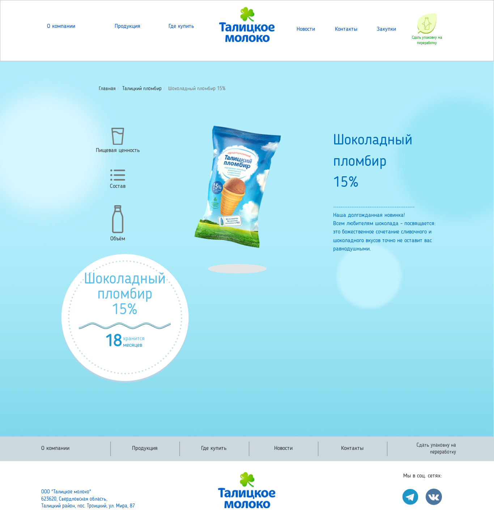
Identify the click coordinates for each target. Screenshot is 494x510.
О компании (61, 26)
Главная (107, 89)
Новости (306, 29)
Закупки (386, 29)
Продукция (127, 26)
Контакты (346, 29)
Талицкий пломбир (142, 89)
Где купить (181, 26)
